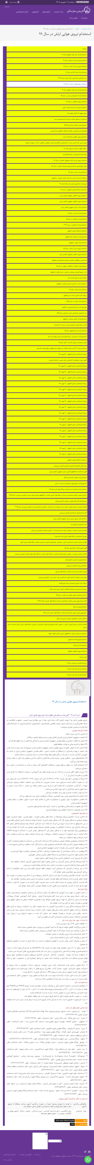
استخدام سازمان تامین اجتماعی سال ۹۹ (75, 60)
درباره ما (84, 18)
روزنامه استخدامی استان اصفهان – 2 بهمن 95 (73, 454)
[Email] (89, 1152)
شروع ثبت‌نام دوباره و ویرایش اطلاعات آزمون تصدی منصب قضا (68, 589)
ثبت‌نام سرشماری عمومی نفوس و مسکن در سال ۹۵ (71, 595)
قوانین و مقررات (25, 1154)
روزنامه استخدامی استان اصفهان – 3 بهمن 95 (73, 448)
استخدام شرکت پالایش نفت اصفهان (76, 237)
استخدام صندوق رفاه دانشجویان (77, 639)
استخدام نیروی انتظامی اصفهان (77, 651)
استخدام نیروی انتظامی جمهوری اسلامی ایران (73, 195)
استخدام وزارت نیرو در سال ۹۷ (77, 172)
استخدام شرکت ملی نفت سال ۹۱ (77, 669)
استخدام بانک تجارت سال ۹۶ (78, 289)
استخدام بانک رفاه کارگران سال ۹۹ (76, 72)
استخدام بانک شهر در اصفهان (78, 242)
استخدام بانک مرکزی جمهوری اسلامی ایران (74, 207)
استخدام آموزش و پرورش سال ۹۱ (77, 663)
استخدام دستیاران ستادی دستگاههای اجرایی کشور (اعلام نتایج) (68, 633)
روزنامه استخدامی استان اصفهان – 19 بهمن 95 (73, 378)
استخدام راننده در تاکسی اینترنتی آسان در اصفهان (72, 284)
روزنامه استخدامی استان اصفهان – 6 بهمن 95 (73, 430)
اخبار (77, 29)
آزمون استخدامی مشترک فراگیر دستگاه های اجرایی (71, 571)
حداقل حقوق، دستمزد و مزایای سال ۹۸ (75, 148)
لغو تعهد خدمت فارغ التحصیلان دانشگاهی (74, 307)
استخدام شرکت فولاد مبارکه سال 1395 (75, 477)
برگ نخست (58, 12)
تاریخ (85, 1120)
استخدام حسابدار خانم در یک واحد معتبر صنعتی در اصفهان (69, 178)
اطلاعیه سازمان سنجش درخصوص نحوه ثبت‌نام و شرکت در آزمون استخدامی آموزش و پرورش (59, 530)
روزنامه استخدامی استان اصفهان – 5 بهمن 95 (73, 436)
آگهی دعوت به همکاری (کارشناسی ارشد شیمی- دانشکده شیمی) (68, 360)
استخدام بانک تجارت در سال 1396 (76, 301)
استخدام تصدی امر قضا (80, 607)
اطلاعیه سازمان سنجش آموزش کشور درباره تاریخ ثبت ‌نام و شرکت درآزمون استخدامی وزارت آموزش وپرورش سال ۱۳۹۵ (51, 507)
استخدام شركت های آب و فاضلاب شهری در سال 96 (72, 266)
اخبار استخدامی (22, 12)
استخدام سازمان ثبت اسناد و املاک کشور (74, 107)
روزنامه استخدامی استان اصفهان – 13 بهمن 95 (73, 401)
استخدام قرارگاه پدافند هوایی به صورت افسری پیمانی (71, 501)
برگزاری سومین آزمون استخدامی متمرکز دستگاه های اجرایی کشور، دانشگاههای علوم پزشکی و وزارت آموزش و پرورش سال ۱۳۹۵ (48, 495)
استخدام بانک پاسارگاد (80, 645)
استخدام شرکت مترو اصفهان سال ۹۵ (75, 331)
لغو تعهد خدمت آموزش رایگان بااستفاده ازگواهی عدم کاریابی (69, 131)
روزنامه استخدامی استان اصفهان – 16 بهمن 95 (73, 389)
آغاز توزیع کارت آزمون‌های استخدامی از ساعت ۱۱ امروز (71, 483)
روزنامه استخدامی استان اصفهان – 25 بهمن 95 (73, 354)
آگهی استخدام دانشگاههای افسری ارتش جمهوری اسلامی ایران (68, 471)
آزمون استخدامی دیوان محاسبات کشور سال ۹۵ (73, 342)
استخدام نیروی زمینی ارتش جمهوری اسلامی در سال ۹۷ (70, 160)
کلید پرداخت (83, 657)
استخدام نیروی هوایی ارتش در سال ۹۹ (75, 84)
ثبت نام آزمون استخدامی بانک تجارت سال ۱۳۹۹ (72, 78)
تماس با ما (73, 18)
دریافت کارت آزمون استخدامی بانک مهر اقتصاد (73, 583)
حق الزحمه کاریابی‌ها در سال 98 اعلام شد (75, 154)
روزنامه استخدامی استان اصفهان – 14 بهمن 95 (73, 395)
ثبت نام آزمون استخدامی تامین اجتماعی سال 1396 (72, 313)
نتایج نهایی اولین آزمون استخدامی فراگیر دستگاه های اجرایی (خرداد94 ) (65, 613)
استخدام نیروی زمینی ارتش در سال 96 (75, 248)
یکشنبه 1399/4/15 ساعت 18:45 (65, 1120)
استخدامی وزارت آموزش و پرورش (76, 566)
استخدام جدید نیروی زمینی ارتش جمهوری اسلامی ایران (70, 519)
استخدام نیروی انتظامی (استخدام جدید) (75, 137)
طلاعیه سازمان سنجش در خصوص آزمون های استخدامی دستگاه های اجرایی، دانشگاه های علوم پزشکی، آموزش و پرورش (51, 554)
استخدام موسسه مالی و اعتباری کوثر (76, 560)
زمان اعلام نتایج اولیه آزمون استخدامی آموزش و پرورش (70, 466)
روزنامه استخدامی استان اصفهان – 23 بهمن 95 (73, 366)
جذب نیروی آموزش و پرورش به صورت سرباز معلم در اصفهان (68, 272)
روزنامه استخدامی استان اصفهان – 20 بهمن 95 (73, 372)
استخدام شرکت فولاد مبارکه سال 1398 (75, 125)
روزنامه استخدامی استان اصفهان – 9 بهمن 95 (73, 425)
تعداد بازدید (83, 1124)
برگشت (84, 49)
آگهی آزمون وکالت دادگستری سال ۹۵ (75, 548)
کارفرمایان (46, 12)
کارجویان (35, 12)
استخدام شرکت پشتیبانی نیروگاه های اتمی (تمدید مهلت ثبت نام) (67, 336)
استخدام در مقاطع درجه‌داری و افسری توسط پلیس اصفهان (69, 260)
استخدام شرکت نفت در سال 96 (77, 213)
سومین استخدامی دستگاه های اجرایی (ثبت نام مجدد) (71, 536)
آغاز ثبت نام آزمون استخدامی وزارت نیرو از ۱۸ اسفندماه (70, 325)
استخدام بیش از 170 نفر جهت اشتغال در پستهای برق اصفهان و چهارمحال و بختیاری (62, 348)
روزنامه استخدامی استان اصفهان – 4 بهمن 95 (73, 442)
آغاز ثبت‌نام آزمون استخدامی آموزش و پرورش (73, 513)
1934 (72, 1124)
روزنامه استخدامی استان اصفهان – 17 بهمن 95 (73, 383)
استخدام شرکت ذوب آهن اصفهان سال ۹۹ (74, 54)
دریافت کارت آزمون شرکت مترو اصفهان (75, 295)
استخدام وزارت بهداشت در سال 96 (76, 219)
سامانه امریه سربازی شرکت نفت (77, 278)
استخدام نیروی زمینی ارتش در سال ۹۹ (75, 66)
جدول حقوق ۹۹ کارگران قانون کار (77, 113)
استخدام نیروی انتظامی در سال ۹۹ (76, 101)
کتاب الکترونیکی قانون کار (79, 524)
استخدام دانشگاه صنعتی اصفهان (77, 231)
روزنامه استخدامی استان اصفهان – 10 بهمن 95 (73, 419)
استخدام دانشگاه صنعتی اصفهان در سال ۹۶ (73, 190)
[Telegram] (85, 1152)
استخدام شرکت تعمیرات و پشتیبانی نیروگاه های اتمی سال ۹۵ (68, 489)
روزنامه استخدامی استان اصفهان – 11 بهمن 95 (73, 413)
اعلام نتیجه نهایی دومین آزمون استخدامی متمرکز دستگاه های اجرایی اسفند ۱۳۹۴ (62, 601)
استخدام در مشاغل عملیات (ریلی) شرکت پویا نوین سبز (70, 119)
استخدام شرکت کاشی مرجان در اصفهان (75, 319)
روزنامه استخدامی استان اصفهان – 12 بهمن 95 (73, 407)
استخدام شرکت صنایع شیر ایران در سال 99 (74, 96)
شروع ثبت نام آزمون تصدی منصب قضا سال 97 (73, 184)
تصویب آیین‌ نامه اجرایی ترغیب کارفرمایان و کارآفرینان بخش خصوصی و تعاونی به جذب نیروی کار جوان (56, 143)
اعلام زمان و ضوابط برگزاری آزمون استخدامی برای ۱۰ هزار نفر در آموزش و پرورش (62, 577)
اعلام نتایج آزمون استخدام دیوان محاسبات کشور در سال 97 (69, 166)
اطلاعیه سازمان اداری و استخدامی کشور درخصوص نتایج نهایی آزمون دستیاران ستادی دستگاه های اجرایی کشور (53, 542)
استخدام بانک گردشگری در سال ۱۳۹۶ (75, 225)
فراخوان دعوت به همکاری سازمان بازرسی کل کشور (72, 618)
